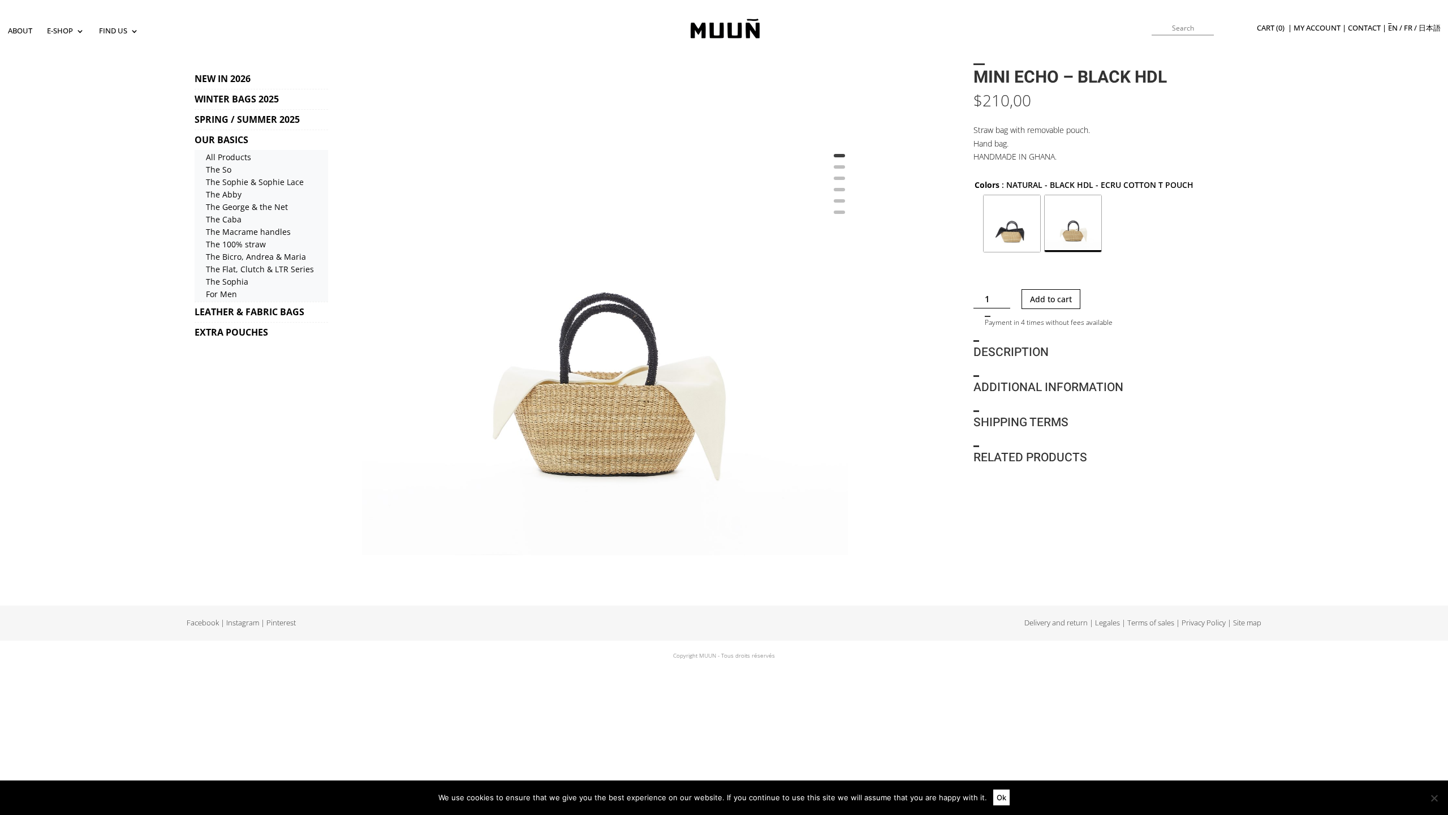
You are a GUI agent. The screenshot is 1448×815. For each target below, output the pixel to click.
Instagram (242, 623)
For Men (221, 294)
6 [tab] (839, 216)
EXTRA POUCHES (231, 332)
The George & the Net (247, 206)
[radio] (1012, 223)
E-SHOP (60, 31)
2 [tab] (839, 171)
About (20, 31)
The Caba (224, 219)
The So (218, 169)
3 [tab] (839, 182)
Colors (987, 184)
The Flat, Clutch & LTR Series (260, 269)
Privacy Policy (1204, 623)
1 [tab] (839, 159)
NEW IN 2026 (223, 78)
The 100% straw (236, 244)
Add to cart (1051, 299)
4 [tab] (839, 193)
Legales (1107, 623)
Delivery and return (1056, 623)
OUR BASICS (221, 140)
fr (1408, 28)
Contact (1364, 28)
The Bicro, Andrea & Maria (256, 256)
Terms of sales (1150, 623)
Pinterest (281, 623)
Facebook (203, 623)
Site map (1247, 623)
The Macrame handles (248, 231)
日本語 (1430, 28)
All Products (228, 157)
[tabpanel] (605, 312)
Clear (981, 272)
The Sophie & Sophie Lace (255, 182)
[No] (1434, 798)
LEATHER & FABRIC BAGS (249, 312)
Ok (1001, 797)
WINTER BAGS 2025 (237, 99)
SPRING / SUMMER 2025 (247, 119)
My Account (1317, 28)
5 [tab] (839, 205)
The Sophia (227, 281)
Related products (1030, 457)
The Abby (224, 194)
